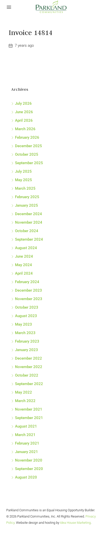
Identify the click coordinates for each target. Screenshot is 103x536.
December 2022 (28, 358)
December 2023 (28, 290)
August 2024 (26, 248)
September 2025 (29, 163)
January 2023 (26, 350)
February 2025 (27, 197)
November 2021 (28, 409)
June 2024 (24, 256)
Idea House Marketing (75, 523)
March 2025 (25, 188)
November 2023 (28, 299)
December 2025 (28, 146)
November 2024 (28, 222)
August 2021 (26, 426)
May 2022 (23, 392)
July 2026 (23, 103)
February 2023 (27, 341)
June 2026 (24, 112)
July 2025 (23, 171)
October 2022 (26, 375)
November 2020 (28, 460)
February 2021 (27, 443)
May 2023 (23, 324)
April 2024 (24, 273)
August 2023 (26, 316)
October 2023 (26, 307)
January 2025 (26, 205)
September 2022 (29, 384)
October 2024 (26, 231)
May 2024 (23, 265)
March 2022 (25, 401)
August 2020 (26, 477)
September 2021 (29, 418)
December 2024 (28, 214)
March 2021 (25, 435)
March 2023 (25, 333)
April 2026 (24, 120)
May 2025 (23, 180)
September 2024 (29, 239)
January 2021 (26, 452)
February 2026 (27, 137)
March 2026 (25, 129)
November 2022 (28, 367)
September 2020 (29, 469)
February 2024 (27, 282)
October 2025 (26, 154)
